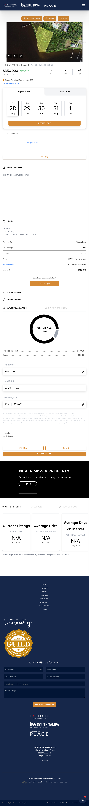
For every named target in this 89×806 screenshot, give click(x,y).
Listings (44, 588)
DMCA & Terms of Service (69, 803)
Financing (44, 599)
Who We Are (44, 606)
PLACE (59, 778)
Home (44, 585)
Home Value (44, 602)
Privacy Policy (52, 803)
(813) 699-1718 (44, 760)
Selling (44, 595)
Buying (44, 592)
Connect (44, 609)
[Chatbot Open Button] (82, 799)
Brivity (12, 803)
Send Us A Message (44, 705)
